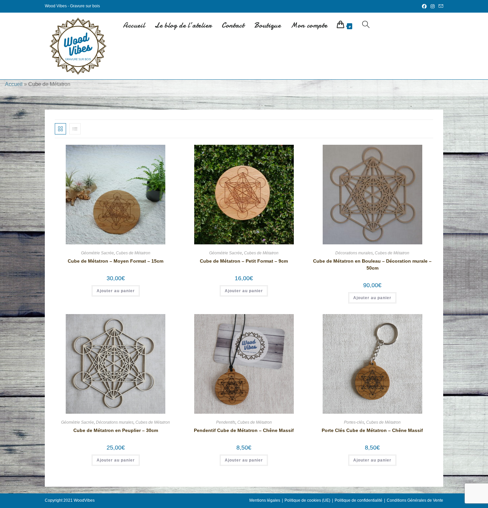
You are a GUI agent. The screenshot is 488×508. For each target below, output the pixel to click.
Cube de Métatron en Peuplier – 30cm (115, 430)
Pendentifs (225, 422)
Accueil (14, 84)
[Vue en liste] (75, 128)
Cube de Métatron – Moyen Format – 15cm (115, 261)
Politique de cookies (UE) (307, 500)
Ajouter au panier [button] (116, 291)
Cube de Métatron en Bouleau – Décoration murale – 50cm (372, 264)
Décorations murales (354, 253)
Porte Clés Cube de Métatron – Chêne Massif (372, 430)
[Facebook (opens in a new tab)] (424, 6)
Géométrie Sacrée (97, 253)
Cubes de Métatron (133, 253)
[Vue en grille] (60, 128)
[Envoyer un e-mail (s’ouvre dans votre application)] (440, 6)
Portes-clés (354, 422)
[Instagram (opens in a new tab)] (433, 6)
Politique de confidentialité (358, 500)
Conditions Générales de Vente (415, 500)
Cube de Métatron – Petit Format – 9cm (244, 261)
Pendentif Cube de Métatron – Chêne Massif (244, 430)
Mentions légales (264, 500)
